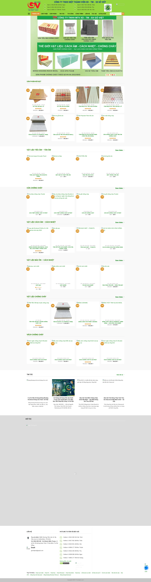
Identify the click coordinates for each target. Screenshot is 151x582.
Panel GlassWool (70, 572)
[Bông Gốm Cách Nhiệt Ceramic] (88, 310)
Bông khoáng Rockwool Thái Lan (51, 574)
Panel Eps (53, 572)
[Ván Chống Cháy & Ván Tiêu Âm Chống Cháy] (112, 123)
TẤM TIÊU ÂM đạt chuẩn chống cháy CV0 (38, 322)
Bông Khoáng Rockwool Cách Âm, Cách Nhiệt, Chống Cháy (38, 247)
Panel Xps (77, 572)
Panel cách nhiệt (40, 572)
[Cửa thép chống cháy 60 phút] (63, 201)
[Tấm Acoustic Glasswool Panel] (38, 123)
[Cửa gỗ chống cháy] (88, 201)
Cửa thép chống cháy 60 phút (63, 213)
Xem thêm (119, 150)
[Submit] (123, 13)
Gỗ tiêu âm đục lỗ (96, 572)
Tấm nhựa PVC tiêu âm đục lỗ (113, 106)
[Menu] (29, 13)
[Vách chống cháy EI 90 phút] (63, 348)
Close (144, 2)
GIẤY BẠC (38, 285)
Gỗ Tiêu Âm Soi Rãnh (63, 106)
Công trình (79, 13)
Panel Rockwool (60, 572)
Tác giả (94, 13)
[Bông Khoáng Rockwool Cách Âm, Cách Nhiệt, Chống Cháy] (38, 235)
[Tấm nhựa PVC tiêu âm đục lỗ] (112, 95)
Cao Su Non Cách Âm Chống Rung (112, 247)
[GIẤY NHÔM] (63, 273)
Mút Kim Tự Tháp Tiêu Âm (63, 175)
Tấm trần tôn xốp (115, 572)
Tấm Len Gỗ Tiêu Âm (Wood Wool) (63, 134)
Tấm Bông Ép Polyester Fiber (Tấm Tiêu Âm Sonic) (88, 135)
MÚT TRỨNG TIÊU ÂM (113, 175)
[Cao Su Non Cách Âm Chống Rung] (112, 235)
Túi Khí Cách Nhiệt (87, 285)
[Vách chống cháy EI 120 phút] (88, 348)
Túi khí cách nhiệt (106, 572)
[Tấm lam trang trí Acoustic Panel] (38, 163)
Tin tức (61, 13)
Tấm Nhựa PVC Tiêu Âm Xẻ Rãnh (88, 106)
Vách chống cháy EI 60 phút (38, 359)
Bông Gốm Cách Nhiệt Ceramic (87, 321)
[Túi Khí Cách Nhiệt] (88, 273)
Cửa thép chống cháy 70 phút (38, 213)
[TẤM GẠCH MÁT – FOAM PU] (88, 235)
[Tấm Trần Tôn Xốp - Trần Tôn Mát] (112, 273)
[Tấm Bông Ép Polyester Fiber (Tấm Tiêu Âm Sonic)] (88, 123)
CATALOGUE (102, 13)
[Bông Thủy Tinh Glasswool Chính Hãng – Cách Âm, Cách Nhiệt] (112, 310)
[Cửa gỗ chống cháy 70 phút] (112, 201)
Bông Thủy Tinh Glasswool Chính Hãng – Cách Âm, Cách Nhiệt (112, 322)
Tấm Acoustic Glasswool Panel (38, 134)
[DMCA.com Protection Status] (64, 563)
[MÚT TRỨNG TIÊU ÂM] (112, 163)
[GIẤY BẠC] (38, 273)
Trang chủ (35, 13)
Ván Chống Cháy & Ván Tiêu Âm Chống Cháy (112, 135)
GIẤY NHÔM (63, 285)
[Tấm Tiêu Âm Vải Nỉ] (88, 163)
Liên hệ (87, 13)
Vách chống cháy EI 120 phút (88, 359)
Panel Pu (47, 572)
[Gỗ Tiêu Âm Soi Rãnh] (63, 95)
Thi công (70, 13)
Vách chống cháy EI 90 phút (63, 359)
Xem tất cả (120, 375)
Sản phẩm (53, 13)
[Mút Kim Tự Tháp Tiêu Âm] (63, 163)
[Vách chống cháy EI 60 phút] (38, 348)
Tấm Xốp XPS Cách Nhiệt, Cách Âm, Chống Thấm (63, 247)
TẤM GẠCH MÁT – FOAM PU (87, 247)
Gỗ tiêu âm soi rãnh (86, 572)
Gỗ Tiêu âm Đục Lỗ (38, 106)
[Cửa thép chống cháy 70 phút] (38, 201)
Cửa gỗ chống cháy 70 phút (112, 213)
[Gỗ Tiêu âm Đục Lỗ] (38, 95)
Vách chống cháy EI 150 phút (113, 359)
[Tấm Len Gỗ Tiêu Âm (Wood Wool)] (63, 123)
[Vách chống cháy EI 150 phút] (112, 348)
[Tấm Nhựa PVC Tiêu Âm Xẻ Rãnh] (88, 95)
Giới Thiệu (44, 13)
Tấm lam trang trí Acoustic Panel (38, 175)
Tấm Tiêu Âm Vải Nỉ (87, 175)
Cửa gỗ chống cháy (88, 213)
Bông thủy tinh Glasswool (36, 574)
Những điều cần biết (65, 561)
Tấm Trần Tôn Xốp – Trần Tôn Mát (112, 285)
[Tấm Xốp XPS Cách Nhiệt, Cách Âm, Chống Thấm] (63, 235)
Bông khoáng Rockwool (65, 574)
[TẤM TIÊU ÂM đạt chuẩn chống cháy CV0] (38, 310)
